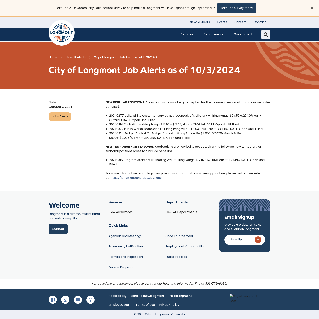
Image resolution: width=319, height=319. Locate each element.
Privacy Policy (169, 305)
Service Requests (121, 267)
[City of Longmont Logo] (61, 32)
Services (187, 34)
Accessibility (117, 296)
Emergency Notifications (126, 246)
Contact (260, 22)
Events (222, 22)
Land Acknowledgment (147, 296)
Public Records (176, 257)
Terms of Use (145, 305)
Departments (213, 34)
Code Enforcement (179, 236)
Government (243, 34)
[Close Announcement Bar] (312, 8)
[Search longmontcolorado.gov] (265, 34)
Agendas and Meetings (125, 236)
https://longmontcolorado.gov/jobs (135, 178)
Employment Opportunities (185, 246)
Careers (240, 22)
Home (53, 57)
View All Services (121, 212)
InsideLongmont (180, 296)
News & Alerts (200, 22)
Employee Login (120, 305)
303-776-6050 (215, 283)
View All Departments (181, 212)
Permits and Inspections (126, 257)
